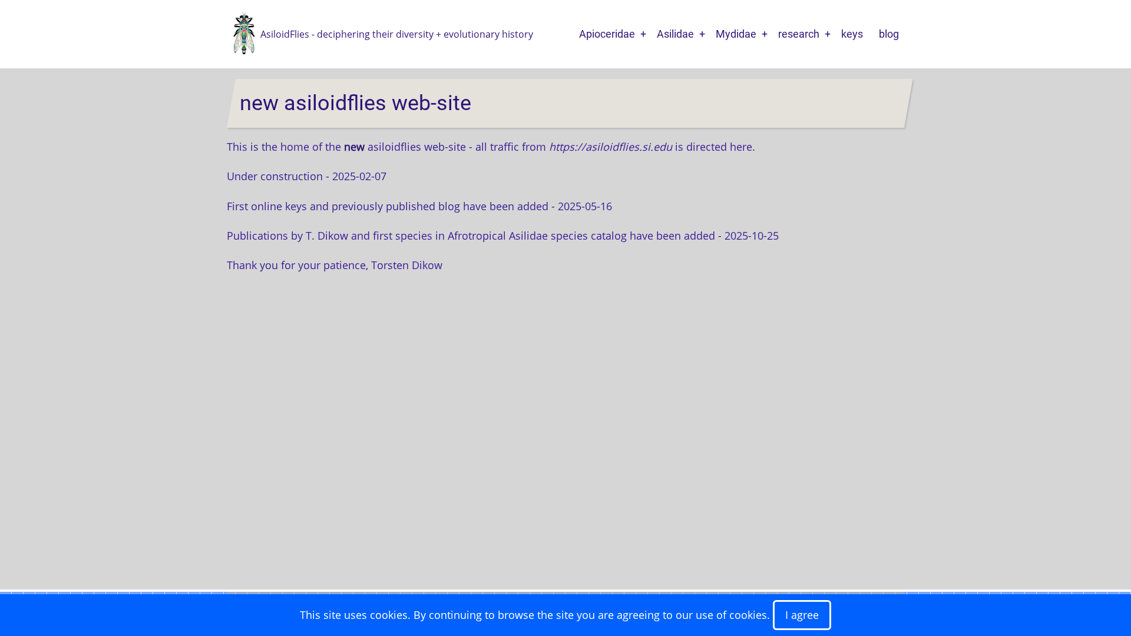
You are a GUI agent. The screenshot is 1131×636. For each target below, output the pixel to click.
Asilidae (675, 34)
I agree (802, 615)
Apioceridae (607, 34)
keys (852, 34)
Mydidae (736, 34)
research (798, 34)
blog (889, 34)
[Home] (243, 33)
